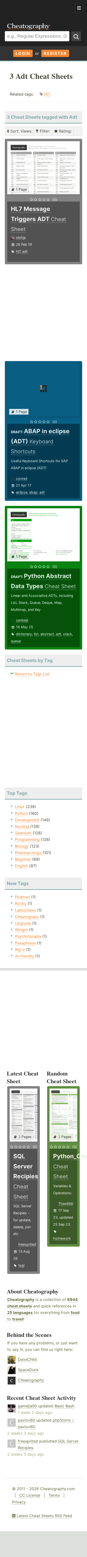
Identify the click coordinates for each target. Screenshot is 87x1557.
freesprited (27, 1244)
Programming (27, 839)
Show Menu (79, 8)
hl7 (18, 251)
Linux (20, 806)
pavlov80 (26, 1420)
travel (17, 1319)
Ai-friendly (24, 956)
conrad (21, 478)
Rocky (20, 903)
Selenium (23, 833)
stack (67, 634)
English (21, 865)
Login (23, 53)
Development (27, 819)
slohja (21, 237)
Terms (54, 1495)
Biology (22, 846)
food (75, 1312)
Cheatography (20, 1299)
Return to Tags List (32, 673)
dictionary (24, 634)
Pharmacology (28, 852)
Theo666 (65, 1203)
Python (21, 813)
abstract (47, 634)
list (36, 634)
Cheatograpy (27, 916)
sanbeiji (22, 620)
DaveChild (27, 1359)
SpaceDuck (28, 1369)
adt (25, 251)
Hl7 (47, 94)
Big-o (20, 949)
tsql (21, 1265)
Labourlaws (25, 910)
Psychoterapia (28, 936)
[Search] (76, 36)
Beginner (23, 859)
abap (33, 492)
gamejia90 (27, 1405)
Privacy (19, 1502)
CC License (29, 1495)
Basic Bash (64, 1405)
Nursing (22, 826)
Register (55, 53)
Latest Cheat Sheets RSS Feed (43, 1515)
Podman (22, 896)
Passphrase (25, 943)
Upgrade (23, 923)
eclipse (21, 492)
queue (16, 641)
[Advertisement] (38, 8)
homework (62, 1238)
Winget (21, 929)
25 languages (20, 1312)
